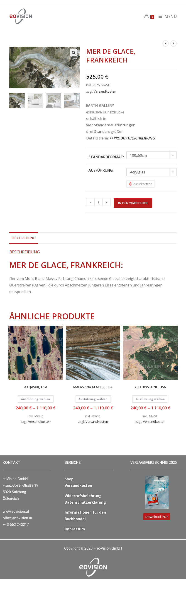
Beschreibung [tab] (24, 238)
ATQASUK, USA (35, 387)
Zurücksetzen (142, 184)
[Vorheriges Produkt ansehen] (165, 43)
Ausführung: (101, 170)
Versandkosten (105, 91)
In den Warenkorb (133, 203)
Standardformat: (106, 156)
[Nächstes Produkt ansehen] (173, 43)
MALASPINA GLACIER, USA (93, 387)
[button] (73, 52)
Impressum (75, 528)
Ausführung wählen (35, 399)
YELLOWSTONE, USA (150, 387)
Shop (69, 478)
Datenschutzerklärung (85, 502)
